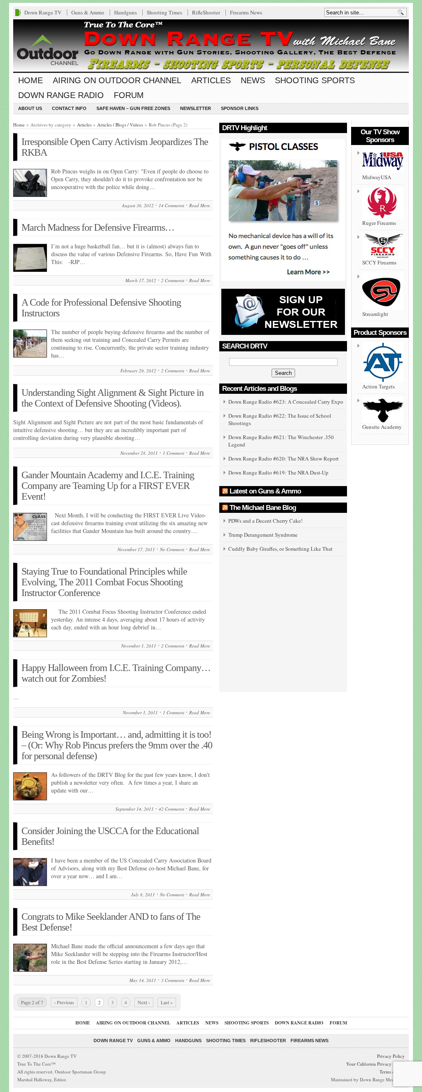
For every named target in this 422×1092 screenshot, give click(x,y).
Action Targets (378, 386)
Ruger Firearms (379, 223)
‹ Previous (64, 1002)
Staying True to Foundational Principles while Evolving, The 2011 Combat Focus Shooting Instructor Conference (104, 582)
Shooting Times (164, 12)
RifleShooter (206, 12)
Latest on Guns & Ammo (265, 491)
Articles (211, 80)
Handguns (125, 12)
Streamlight (375, 314)
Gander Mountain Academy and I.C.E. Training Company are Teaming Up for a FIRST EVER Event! (107, 486)
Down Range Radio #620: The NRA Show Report (283, 458)
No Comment (172, 549)
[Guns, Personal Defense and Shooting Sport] (211, 45)
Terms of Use (392, 1072)
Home (30, 80)
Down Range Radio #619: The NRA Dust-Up (278, 472)
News (253, 80)
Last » (167, 1002)
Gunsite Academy (382, 426)
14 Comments (171, 205)
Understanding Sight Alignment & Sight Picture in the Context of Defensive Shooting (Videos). (112, 398)
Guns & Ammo (87, 12)
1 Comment (173, 453)
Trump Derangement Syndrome (263, 534)
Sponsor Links (239, 108)
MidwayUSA (376, 177)
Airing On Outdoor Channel (117, 80)
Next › (144, 1002)
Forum (129, 95)
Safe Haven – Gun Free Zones (133, 108)
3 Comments (172, 980)
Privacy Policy (391, 1056)
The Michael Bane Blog (263, 508)
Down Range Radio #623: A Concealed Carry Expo (285, 401)
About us (30, 108)
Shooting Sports (315, 80)
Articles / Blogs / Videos (120, 125)
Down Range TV (42, 12)
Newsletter (195, 108)
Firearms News (246, 12)
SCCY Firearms (379, 262)
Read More (199, 205)
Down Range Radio (61, 95)
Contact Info (69, 108)
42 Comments (171, 809)
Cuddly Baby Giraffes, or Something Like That (280, 548)
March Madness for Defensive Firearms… (97, 227)
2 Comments (172, 280)
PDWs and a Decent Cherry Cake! (265, 520)
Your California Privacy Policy (375, 1064)
